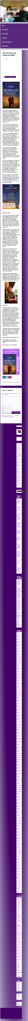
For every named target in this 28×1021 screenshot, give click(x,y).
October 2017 (18, 871)
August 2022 (18, 719)
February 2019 (18, 829)
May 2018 (19, 851)
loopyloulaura (10, 11)
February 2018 (18, 859)
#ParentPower (19, 900)
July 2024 (19, 657)
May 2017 (19, 884)
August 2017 (18, 878)
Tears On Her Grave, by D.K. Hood (19, 538)
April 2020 (19, 791)
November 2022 (19, 710)
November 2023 (19, 678)
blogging (19, 902)
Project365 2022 (19, 951)
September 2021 (19, 748)
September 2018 (19, 844)
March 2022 (18, 730)
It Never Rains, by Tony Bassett (18, 624)
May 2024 (19, 661)
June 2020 (19, 787)
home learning (18, 931)
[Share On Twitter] (7, 377)
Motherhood (19, 934)
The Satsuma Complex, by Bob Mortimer (19, 546)
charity (18, 911)
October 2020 (18, 777)
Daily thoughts (18, 915)
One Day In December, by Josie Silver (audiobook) (19, 525)
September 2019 (19, 812)
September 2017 (19, 875)
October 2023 (18, 681)
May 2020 (19, 789)
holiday (18, 929)
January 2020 (18, 800)
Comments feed (19, 988)
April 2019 (19, 823)
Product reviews (18, 938)
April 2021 (19, 759)
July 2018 (19, 849)
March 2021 (18, 762)
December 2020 (19, 771)
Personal (18, 936)
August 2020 (18, 783)
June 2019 (19, 819)
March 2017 (18, 888)
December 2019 (19, 803)
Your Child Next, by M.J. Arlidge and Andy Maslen (19, 516)
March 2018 (18, 856)
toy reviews (18, 970)
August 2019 (18, 815)
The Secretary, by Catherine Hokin (9, 54)
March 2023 (18, 697)
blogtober (19, 906)
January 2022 (18, 736)
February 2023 (18, 701)
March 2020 (18, 794)
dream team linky (19, 920)
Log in (18, 982)
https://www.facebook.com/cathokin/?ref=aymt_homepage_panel (10, 341)
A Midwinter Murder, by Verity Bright (19, 569)
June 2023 (19, 691)
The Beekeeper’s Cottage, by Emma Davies (19, 607)
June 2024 (19, 659)
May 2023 (19, 693)
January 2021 (18, 768)
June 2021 (19, 755)
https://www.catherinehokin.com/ (11, 337)
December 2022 (19, 707)
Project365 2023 (19, 954)
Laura (7, 58)
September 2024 (19, 651)
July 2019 (19, 817)
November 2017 (19, 868)
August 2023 (18, 687)
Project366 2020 (19, 957)
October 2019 (18, 809)
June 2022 (19, 723)
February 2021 (18, 765)
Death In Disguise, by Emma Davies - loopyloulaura (19, 602)
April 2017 (19, 886)
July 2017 (18, 880)
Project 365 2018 (18, 941)
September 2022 (19, 716)
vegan (18, 974)
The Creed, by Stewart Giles (19, 562)
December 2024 (19, 642)
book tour (13, 76)
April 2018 (19, 853)
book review (7, 76)
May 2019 (19, 821)
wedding (18, 976)
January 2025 (18, 639)
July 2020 (19, 785)
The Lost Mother (15, 181)
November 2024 (19, 645)
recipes (18, 962)
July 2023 (19, 689)
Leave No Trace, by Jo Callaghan (19, 509)
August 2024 (18, 654)
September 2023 (19, 684)
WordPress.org (19, 990)
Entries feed (18, 985)
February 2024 (18, 668)
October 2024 (18, 648)
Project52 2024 (19, 960)
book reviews (9, 382)
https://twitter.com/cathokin (10, 345)
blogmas (18, 904)
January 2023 (18, 704)
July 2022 (19, 721)
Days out (18, 917)
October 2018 (18, 841)
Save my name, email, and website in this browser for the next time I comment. (10, 413)
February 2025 (18, 636)
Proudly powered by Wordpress (17, 1019)
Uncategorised (19, 972)
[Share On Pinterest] (10, 377)
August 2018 (18, 847)
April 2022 (19, 727)
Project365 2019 (19, 944)
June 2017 (19, 882)
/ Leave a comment (15, 382)
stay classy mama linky (18, 966)
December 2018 (19, 835)
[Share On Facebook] (4, 377)
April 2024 (19, 662)
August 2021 (18, 751)
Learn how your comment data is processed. (11, 416)
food (18, 922)
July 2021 (18, 753)
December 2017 (19, 865)
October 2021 (18, 745)
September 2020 (19, 780)
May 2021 (19, 757)
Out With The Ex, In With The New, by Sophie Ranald (19, 595)
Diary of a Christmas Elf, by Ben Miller (19, 532)
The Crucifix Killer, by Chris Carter (18, 501)
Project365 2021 (19, 947)
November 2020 (19, 774)
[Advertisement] (11, 67)
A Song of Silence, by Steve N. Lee (19, 583)
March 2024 (18, 665)
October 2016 (18, 891)
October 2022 (18, 713)
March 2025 (18, 633)
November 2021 (19, 742)
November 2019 (19, 806)
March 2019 (18, 826)
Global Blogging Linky (19, 926)
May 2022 (19, 725)
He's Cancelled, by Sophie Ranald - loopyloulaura (19, 589)
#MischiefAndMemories (19, 898)
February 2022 (18, 733)
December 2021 (19, 739)
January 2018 (18, 862)
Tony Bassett (18, 621)
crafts (18, 912)
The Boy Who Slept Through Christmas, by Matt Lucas (19, 554)
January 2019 (18, 832)
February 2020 (18, 797)
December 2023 (19, 674)
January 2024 (18, 671)
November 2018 (19, 838)
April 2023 (19, 695)
